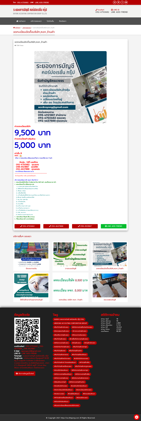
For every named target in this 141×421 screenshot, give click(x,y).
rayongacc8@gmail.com (31, 351)
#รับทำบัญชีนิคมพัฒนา (79, 355)
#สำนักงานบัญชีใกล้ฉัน (82, 374)
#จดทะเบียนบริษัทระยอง (84, 390)
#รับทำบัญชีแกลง (59, 351)
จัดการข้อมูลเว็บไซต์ (26, 373)
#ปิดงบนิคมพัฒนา (89, 394)
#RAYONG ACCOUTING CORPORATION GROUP (70, 323)
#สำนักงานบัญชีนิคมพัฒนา (63, 374)
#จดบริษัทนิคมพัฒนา (61, 370)
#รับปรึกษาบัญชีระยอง (61, 335)
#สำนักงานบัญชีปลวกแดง (80, 378)
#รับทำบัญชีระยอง (60, 339)
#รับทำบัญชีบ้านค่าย (75, 351)
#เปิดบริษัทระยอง (82, 398)
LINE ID (116, 10)
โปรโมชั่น (50, 21)
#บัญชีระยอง (76, 343)
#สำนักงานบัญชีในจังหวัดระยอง (82, 327)
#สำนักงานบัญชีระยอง (61, 343)
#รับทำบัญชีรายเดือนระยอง (62, 366)
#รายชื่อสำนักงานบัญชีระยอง (79, 339)
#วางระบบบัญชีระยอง (79, 331)
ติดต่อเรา (62, 21)
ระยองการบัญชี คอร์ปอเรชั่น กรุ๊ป (35, 355)
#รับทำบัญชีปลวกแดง (61, 355)
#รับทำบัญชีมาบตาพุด (80, 347)
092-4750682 (22, 2)
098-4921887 (86, 226)
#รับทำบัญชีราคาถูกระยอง (83, 366)
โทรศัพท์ (100, 10)
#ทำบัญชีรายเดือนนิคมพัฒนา (63, 398)
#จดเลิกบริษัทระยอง (60, 386)
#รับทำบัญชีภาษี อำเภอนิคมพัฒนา (65, 362)
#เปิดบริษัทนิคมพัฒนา (61, 401)
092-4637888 (57, 226)
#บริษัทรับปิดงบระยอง (81, 358)
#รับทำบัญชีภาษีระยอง (61, 327)
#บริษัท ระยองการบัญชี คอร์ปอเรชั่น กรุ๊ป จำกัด (69, 319)
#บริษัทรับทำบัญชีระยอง (61, 347)
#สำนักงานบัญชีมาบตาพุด (80, 370)
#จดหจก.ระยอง (59, 394)
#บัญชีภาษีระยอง (89, 343)
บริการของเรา (36, 21)
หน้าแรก (21, 21)
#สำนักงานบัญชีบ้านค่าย (77, 382)
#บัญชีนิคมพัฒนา (73, 394)
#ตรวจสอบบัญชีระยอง (61, 331)
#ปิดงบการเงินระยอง (79, 335)
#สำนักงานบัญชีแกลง (61, 378)
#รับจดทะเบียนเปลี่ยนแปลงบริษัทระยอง (66, 405)
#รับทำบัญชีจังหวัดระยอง (62, 358)
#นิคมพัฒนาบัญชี (60, 382)
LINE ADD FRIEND (42, 2)
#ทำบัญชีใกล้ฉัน (84, 362)
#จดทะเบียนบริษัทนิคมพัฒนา (63, 390)
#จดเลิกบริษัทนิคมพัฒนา (79, 386)
